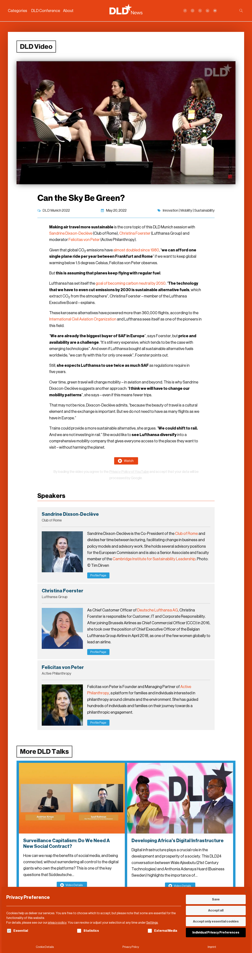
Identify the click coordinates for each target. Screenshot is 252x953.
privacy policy (57, 922)
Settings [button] (152, 922)
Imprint (212, 947)
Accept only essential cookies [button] (216, 921)
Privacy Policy (130, 947)
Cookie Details (45, 947)
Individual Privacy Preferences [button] (215, 932)
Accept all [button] (215, 910)
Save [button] (216, 899)
